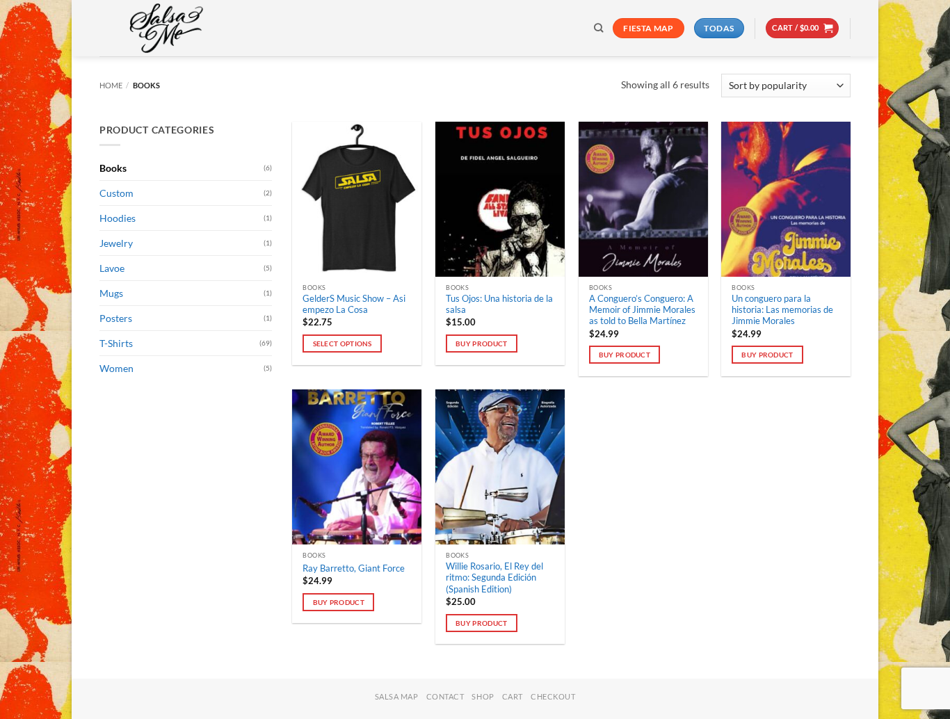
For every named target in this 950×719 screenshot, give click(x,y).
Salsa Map (397, 696)
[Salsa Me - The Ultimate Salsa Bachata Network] (169, 28)
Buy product (481, 343)
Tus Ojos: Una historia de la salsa (499, 304)
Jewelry (116, 243)
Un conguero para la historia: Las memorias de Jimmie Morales (782, 310)
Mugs (111, 293)
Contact (445, 696)
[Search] (598, 27)
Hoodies (117, 218)
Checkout (553, 696)
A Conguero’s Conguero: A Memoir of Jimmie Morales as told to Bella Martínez (642, 310)
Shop (483, 696)
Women (116, 368)
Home (110, 85)
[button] (802, 28)
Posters (115, 318)
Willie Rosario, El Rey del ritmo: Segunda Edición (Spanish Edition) (494, 578)
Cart (512, 696)
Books (113, 168)
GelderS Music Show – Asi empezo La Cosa (354, 304)
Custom (116, 193)
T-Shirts (116, 343)
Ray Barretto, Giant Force (354, 568)
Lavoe (111, 268)
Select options (342, 343)
